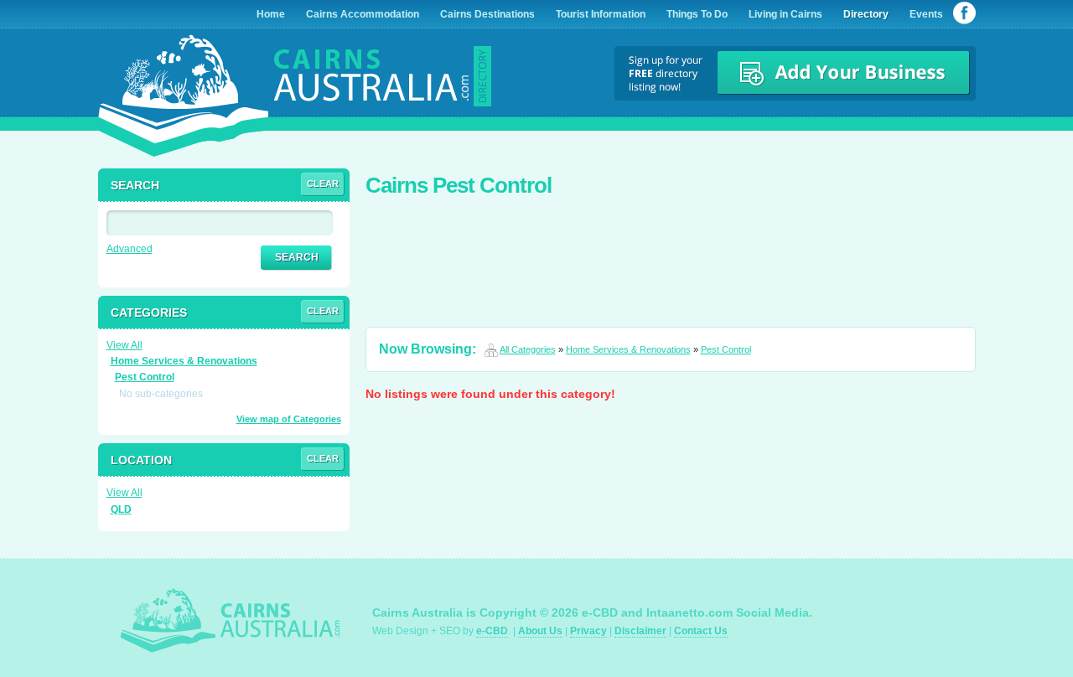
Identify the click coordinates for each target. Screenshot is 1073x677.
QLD (121, 509)
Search (297, 257)
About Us (540, 631)
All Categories (528, 349)
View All (124, 345)
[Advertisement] (670, 251)
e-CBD (492, 631)
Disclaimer (640, 631)
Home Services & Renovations (628, 349)
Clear (323, 183)
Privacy (588, 631)
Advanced (129, 249)
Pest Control (726, 349)
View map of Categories (288, 419)
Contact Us (701, 631)
